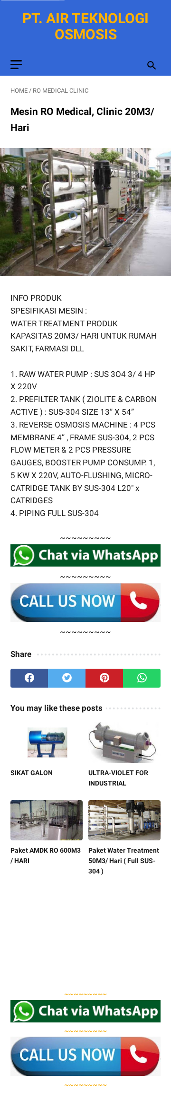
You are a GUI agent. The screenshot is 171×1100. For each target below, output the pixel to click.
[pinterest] (104, 678)
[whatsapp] (142, 678)
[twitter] (67, 678)
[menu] (16, 64)
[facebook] (29, 678)
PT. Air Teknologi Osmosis (85, 26)
